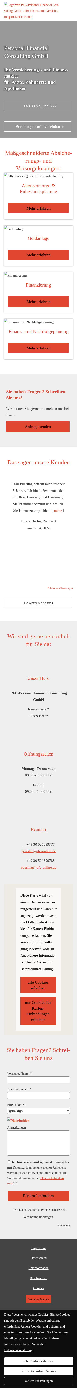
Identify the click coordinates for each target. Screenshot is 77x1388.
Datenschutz (39, 1258)
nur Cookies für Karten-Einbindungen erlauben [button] (38, 1011)
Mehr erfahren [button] (38, 208)
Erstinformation (39, 1268)
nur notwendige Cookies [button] (39, 1371)
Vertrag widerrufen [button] (38, 1299)
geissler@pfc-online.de (38, 851)
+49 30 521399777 (40, 844)
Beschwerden (38, 1278)
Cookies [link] (38, 1288)
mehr (58, 510)
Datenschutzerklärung (18, 1350)
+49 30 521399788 (40, 861)
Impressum (38, 1248)
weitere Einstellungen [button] (39, 1381)
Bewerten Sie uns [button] (38, 603)
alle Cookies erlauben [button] (38, 985)
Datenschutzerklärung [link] (36, 969)
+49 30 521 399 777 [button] (39, 106)
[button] (38, 133)
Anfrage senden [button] (38, 426)
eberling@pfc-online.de (38, 867)
